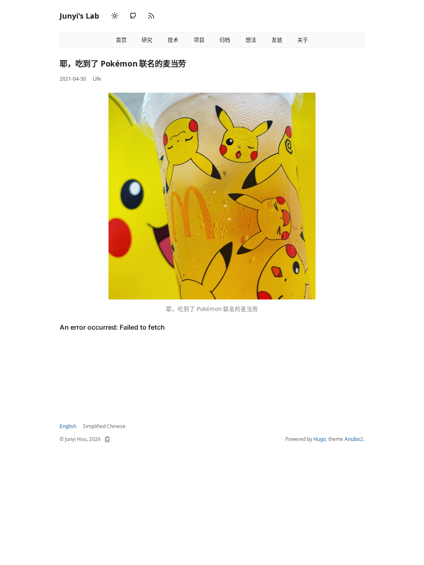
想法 (251, 39)
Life (97, 78)
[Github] (133, 16)
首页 (121, 39)
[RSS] (151, 16)
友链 (277, 39)
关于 (302, 39)
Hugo (319, 439)
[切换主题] (115, 16)
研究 (147, 39)
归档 (224, 39)
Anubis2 (353, 439)
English (68, 426)
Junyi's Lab (79, 16)
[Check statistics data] (107, 439)
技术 (173, 39)
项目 (199, 39)
